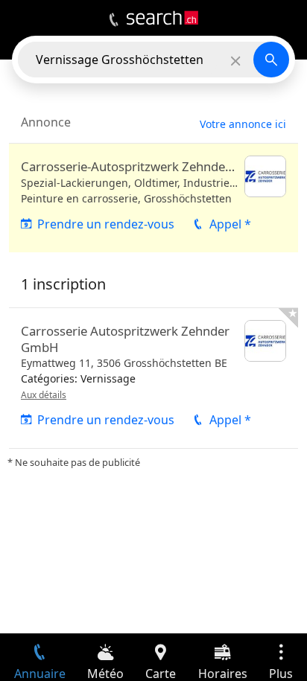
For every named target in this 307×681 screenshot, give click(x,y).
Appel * (230, 224)
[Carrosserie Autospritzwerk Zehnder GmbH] (153, 378)
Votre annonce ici (243, 124)
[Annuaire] (114, 20)
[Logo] (162, 17)
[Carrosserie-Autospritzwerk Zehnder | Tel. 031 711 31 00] (153, 198)
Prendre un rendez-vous (105, 224)
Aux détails (43, 395)
